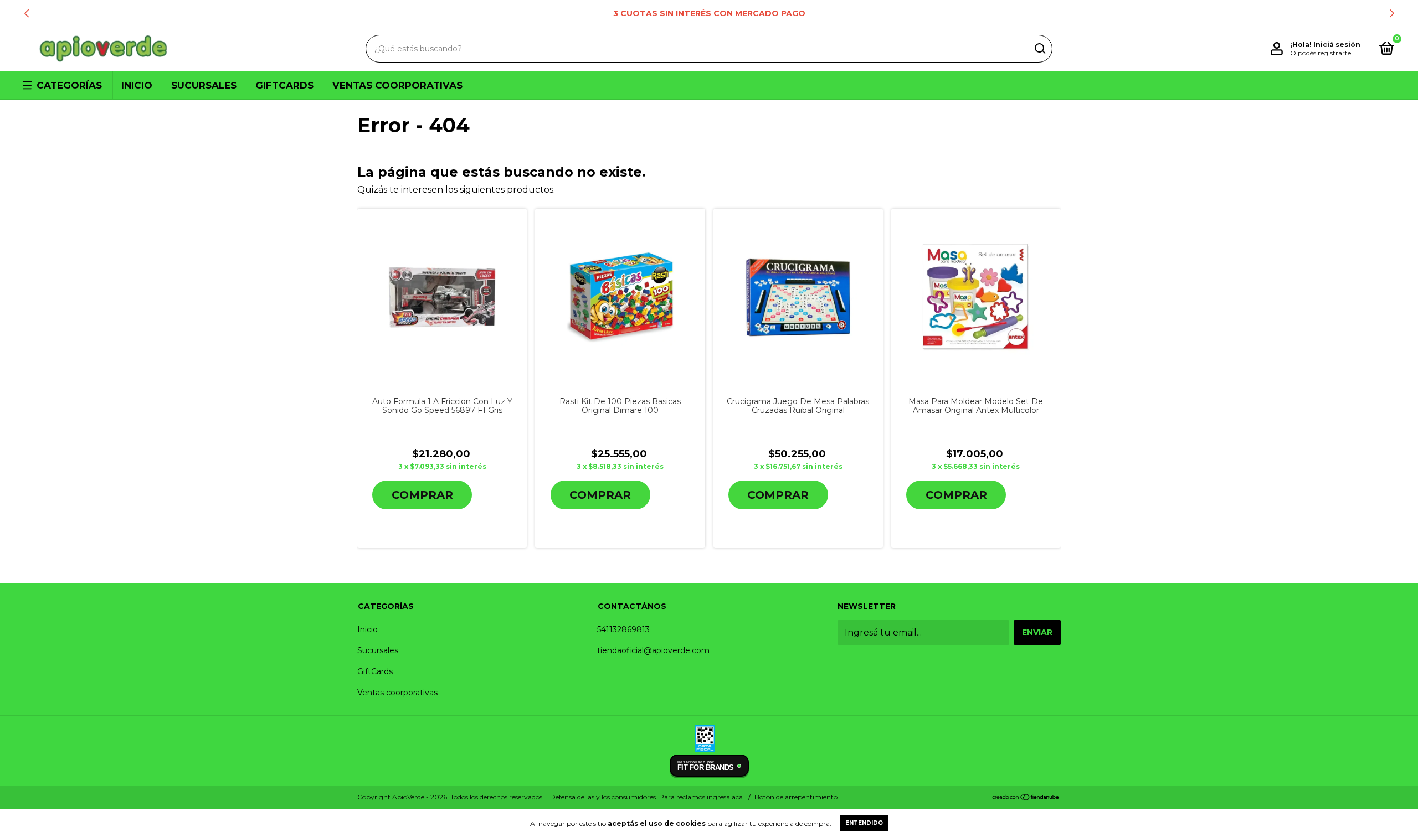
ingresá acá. (725, 797)
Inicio (136, 85)
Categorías (69, 85)
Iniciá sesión (1336, 44)
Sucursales (204, 85)
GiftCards (284, 85)
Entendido (864, 822)
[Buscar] (1039, 49)
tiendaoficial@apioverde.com (653, 650)
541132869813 (623, 629)
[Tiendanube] (1026, 798)
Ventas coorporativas (397, 85)
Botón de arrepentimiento (796, 797)
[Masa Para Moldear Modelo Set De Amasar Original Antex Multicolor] (976, 297)
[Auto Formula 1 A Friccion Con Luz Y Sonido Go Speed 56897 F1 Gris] (442, 297)
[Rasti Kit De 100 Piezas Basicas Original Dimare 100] (620, 297)
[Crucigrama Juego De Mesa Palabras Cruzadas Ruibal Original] (797, 297)
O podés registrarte (1320, 53)
